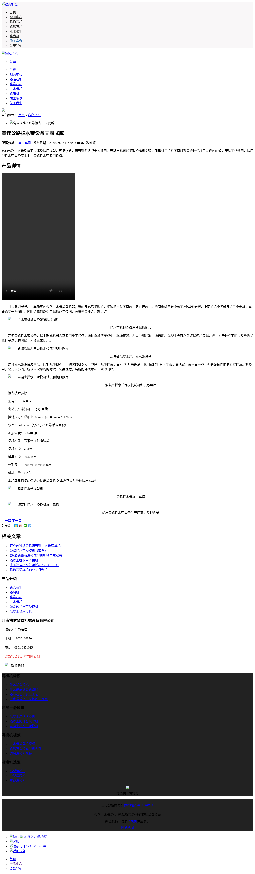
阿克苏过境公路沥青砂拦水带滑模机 (35, 546)
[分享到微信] (25, 525)
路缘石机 (16, 26)
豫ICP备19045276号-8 (139, 805)
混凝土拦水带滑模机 (24, 560)
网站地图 (127, 827)
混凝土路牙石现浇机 (24, 721)
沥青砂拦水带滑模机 (24, 606)
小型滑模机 (18, 771)
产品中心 (16, 864)
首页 (13, 12)
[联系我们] (14, 841)
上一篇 (6, 520)
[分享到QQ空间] (16, 525)
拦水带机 (16, 31)
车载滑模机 (18, 780)
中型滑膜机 (18, 775)
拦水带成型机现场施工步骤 (29, 699)
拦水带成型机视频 (22, 744)
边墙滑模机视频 (21, 753)
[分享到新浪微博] (20, 525)
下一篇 (17, 520)
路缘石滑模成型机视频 (25, 748)
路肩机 (14, 36)
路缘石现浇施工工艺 (24, 694)
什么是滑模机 (19, 684)
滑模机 (132, 821)
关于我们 (16, 45)
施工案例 (16, 41)
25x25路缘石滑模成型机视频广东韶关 (36, 555)
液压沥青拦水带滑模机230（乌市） (34, 565)
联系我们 (16, 868)
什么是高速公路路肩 (24, 689)
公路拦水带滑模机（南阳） (29, 550)
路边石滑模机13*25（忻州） (29, 569)
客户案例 (34, 115)
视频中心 (16, 17)
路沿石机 (16, 22)
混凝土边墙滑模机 (22, 716)
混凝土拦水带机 (21, 611)
